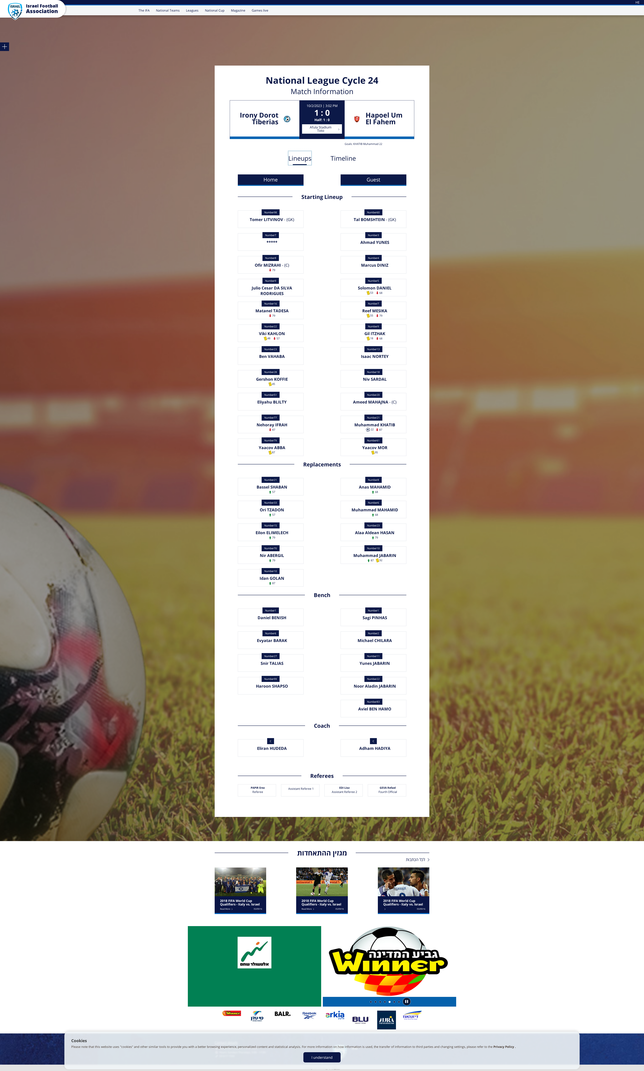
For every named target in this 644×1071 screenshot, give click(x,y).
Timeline (343, 158)
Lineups (299, 158)
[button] (407, 1001)
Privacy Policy (504, 1047)
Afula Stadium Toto (321, 129)
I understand (322, 1057)
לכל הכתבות (415, 859)
